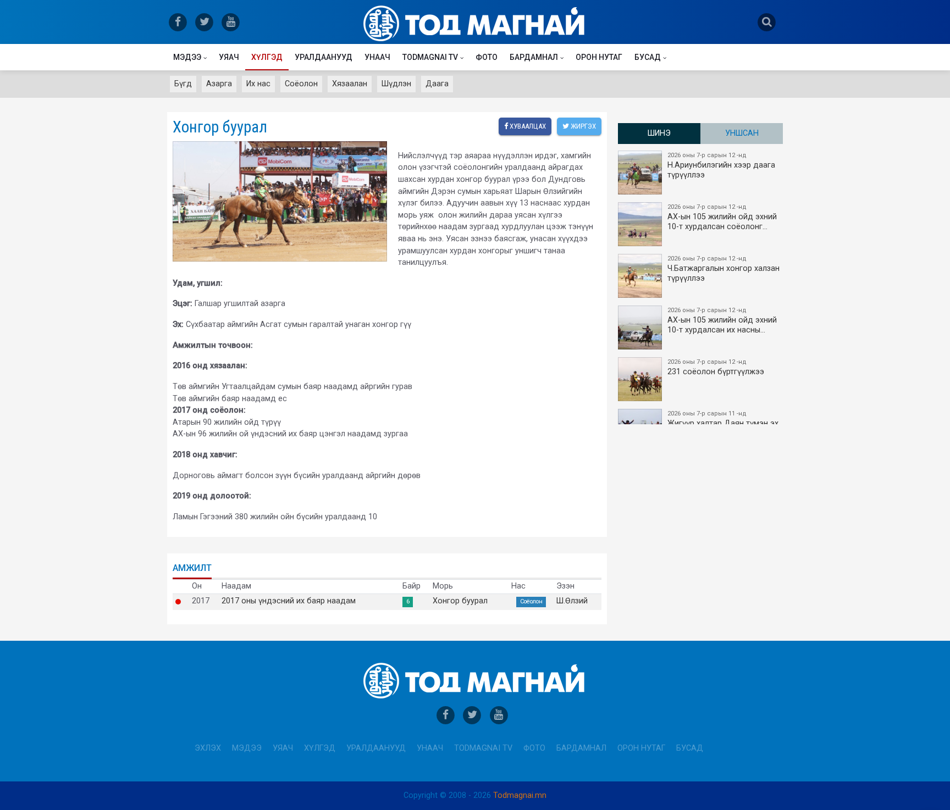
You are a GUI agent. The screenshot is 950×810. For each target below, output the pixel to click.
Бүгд (183, 83)
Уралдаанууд (323, 57)
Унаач (377, 57)
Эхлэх (208, 748)
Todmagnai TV (430, 57)
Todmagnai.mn (519, 795)
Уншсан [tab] (742, 133)
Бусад (647, 57)
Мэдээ (187, 57)
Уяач (229, 57)
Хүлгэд (267, 57)
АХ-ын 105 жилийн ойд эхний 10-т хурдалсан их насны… (722, 321)
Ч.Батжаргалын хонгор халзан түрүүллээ (723, 269)
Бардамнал (534, 57)
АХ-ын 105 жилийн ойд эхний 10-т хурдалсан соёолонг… (722, 217)
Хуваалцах (527, 126)
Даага (437, 83)
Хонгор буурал (460, 601)
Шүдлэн (396, 83)
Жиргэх (582, 126)
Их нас (258, 83)
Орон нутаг (599, 57)
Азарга (219, 83)
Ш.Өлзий (572, 601)
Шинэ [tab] (659, 133)
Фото (487, 57)
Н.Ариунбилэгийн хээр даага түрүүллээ (721, 166)
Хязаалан (349, 83)
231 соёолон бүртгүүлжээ (715, 367)
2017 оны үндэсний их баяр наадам (289, 601)
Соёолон (301, 83)
